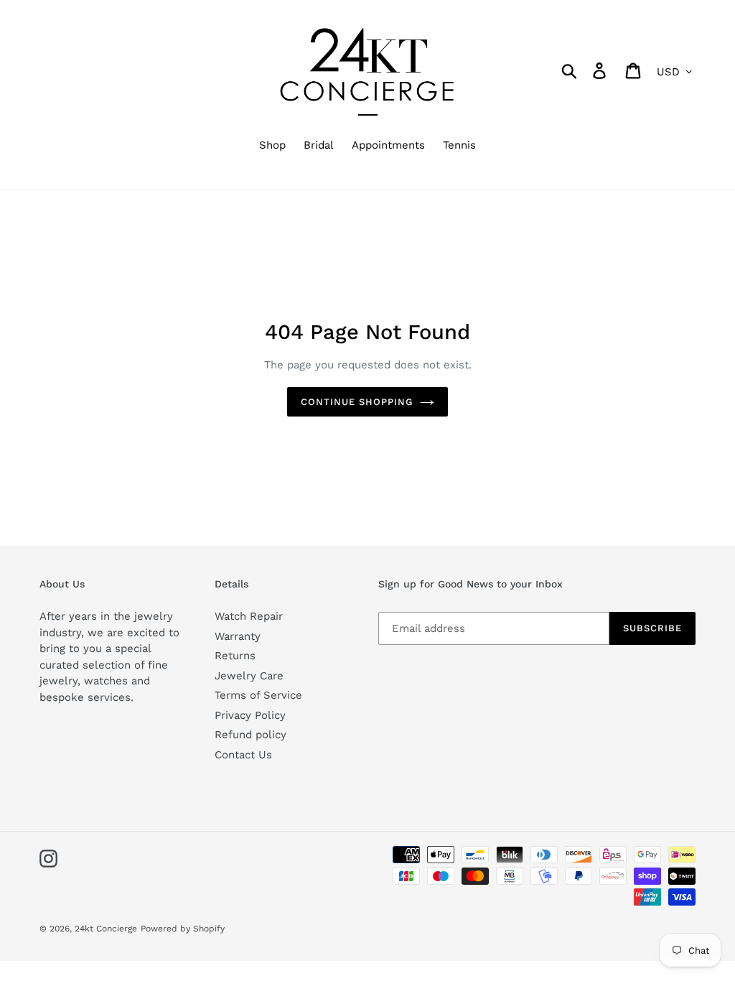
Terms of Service (258, 695)
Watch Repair (249, 616)
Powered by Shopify (183, 929)
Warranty (238, 636)
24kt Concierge (106, 929)
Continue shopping (357, 401)
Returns (235, 655)
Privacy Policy (250, 715)
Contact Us (243, 754)
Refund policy (250, 734)
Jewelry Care (249, 675)
